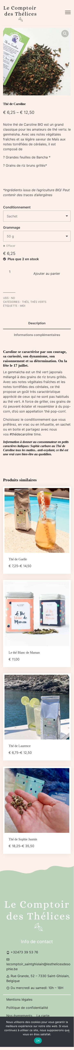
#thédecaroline (21, 434)
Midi (22, 305)
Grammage (11, 227)
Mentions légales (19, 999)
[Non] (69, 1032)
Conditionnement (17, 207)
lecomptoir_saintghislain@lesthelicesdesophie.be (38, 966)
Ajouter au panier (46, 273)
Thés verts (38, 301)
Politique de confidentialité (27, 1008)
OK (38, 1040)
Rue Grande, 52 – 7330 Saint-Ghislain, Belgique (37, 978)
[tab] (37, 323)
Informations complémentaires (37, 335)
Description (37, 323)
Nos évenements (19, 1016)
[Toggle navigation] (68, 12)
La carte (42, 1016)
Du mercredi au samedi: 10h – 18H (36, 988)
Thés (25, 301)
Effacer (10, 245)
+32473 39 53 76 (24, 952)
